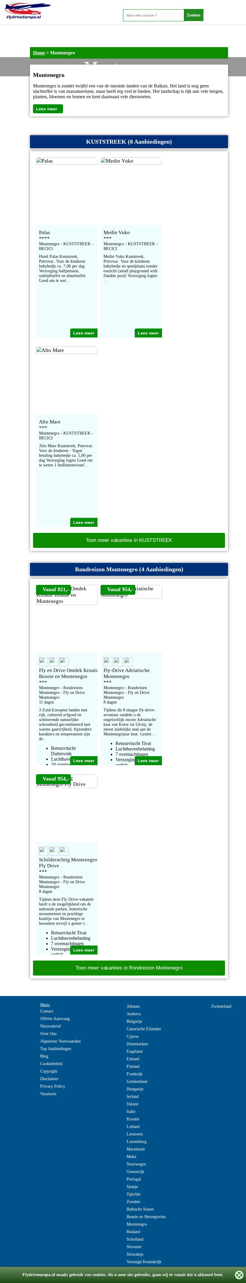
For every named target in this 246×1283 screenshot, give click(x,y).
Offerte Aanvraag (55, 1018)
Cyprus (133, 1036)
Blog (44, 1056)
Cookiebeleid (51, 1064)
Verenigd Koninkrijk (144, 1262)
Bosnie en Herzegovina (146, 1216)
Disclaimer (49, 1079)
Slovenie (134, 1247)
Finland (133, 1066)
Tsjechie (133, 1194)
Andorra (134, 1014)
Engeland (134, 1051)
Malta (131, 1156)
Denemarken (137, 1044)
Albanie (133, 1006)
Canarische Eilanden (144, 1029)
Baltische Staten (140, 1209)
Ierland (133, 1096)
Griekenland (137, 1081)
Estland (133, 1059)
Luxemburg (136, 1141)
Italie (131, 1111)
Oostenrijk (135, 1171)
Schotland (135, 1239)
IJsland (132, 1104)
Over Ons (48, 1033)
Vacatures (48, 1094)
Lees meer (46, 108)
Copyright (48, 1071)
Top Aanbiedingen (55, 1048)
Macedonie (136, 1149)
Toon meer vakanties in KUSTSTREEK (129, 540)
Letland (133, 1126)
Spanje (132, 1186)
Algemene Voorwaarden (60, 1041)
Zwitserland (221, 1006)
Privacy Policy (52, 1086)
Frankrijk (134, 1074)
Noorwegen (136, 1164)
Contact (46, 1011)
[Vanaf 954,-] (131, 597)
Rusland (133, 1232)
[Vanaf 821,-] (67, 603)
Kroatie (133, 1119)
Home (39, 52)
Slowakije (135, 1254)
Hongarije (135, 1089)
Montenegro (137, 1224)
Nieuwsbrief (50, 1026)
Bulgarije (134, 1021)
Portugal (134, 1179)
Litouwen (135, 1134)
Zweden (133, 1201)
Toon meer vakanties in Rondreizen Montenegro (129, 968)
